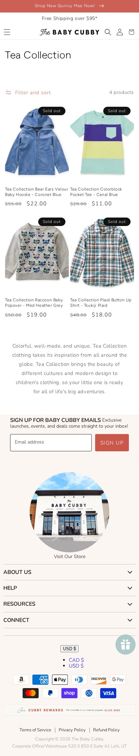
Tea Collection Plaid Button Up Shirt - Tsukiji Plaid (101, 303)
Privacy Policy (72, 730)
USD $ (69, 648)
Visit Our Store (69, 556)
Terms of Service (35, 730)
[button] (7, 32)
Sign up (112, 442)
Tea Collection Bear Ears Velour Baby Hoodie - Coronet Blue (36, 192)
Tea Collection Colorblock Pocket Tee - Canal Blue (96, 192)
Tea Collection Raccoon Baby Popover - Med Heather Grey (34, 303)
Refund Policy (106, 730)
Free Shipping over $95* (70, 18)
